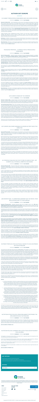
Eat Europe (26, 20)
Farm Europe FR (4, 395)
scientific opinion (20, 249)
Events (3, 391)
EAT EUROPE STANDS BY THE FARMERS (19, 96)
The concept (4, 387)
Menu (5, 9)
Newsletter (3, 1)
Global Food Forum (4, 152)
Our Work (3, 390)
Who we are (4, 389)
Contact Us (33, 386)
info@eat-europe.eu (11, 43)
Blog (3, 394)
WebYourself (33, 400)
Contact (8, 1)
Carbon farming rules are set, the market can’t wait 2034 (13, 359)
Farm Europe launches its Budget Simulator (10, 358)
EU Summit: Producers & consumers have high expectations (19, 18)
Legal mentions (24, 400)
